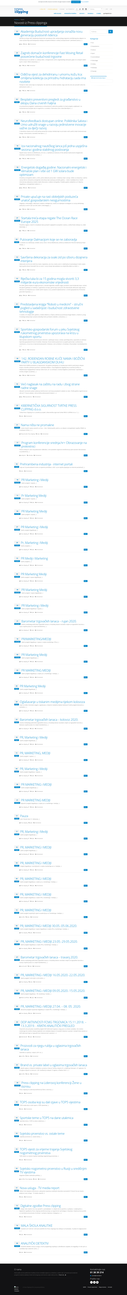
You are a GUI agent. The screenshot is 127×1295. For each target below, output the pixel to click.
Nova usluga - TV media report (39, 1188)
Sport (93, 53)
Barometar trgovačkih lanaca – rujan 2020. (49, 621)
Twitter (80, 9)
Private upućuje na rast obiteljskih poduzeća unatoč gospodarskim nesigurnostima (49, 198)
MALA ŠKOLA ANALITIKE (36, 1225)
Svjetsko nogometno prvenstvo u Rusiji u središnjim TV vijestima (53, 1170)
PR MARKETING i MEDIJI (36, 784)
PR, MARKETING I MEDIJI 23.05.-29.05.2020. (49, 941)
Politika (94, 64)
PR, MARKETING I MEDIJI (35, 847)
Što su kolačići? (85, 2)
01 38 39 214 (71, 9)
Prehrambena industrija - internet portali (46, 464)
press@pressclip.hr (97, 1275)
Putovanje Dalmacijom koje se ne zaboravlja (48, 239)
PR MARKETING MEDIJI (36, 670)
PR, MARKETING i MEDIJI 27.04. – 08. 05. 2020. (51, 1006)
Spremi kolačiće (76, 2)
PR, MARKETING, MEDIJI (35, 753)
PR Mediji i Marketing (34, 558)
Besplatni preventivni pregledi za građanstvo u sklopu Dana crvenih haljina (50, 101)
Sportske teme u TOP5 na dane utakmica (46, 1118)
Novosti (82, 13)
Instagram (86, 9)
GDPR (84, 1287)
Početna (16, 19)
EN (111, 9)
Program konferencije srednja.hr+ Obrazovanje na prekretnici (54, 444)
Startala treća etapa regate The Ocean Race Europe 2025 (49, 220)
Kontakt (62, 9)
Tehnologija (95, 60)
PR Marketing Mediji (34, 511)
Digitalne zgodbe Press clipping (40, 1205)
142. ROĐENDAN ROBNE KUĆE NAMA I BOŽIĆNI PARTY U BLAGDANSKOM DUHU (53, 360)
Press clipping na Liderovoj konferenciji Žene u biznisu (51, 1085)
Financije (94, 71)
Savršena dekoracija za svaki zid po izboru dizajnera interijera (54, 259)
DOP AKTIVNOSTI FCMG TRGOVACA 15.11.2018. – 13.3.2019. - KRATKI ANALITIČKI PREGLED (53, 1024)
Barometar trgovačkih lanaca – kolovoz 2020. (49, 719)
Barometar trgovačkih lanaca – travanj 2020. (49, 957)
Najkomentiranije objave (99, 78)
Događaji (90, 13)
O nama (99, 13)
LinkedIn (83, 9)
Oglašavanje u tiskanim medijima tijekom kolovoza (52, 702)
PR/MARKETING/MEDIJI (36, 639)
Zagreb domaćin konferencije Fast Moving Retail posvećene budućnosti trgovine (52, 55)
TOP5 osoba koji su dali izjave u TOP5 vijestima (50, 1102)
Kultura (94, 50)
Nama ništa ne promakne (37, 425)
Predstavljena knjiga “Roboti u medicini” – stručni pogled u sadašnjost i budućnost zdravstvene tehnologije (51, 308)
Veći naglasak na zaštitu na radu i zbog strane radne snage (50, 386)
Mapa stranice (102, 1287)
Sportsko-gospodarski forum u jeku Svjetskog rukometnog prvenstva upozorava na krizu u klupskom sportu (49, 333)
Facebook (77, 9)
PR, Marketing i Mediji (33, 737)
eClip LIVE (42, 9)
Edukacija (94, 67)
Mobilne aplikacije (52, 9)
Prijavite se (108, 13)
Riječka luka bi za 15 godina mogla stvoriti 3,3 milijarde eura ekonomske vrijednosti (50, 280)
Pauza (24, 816)
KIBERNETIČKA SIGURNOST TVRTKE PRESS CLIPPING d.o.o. (49, 407)
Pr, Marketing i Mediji (34, 542)
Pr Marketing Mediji (33, 495)
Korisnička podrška (70, 13)
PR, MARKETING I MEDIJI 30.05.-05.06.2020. (48, 926)
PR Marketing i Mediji (34, 480)
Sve (93, 42)
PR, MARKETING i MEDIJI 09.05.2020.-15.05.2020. (53, 990)
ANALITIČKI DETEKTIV (35, 1243)
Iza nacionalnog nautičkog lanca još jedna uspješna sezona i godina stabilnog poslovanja (54, 148)
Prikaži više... (62, 1275)
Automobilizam (96, 57)
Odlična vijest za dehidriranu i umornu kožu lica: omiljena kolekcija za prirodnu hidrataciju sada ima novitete (52, 78)
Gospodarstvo (95, 46)
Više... (85, 44)
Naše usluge (57, 13)
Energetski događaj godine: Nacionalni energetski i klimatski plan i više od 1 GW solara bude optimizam (52, 171)
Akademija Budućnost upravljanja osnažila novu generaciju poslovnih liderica (51, 33)
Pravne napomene (92, 1287)
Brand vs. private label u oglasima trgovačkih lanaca (53, 1065)
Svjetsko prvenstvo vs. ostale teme (42, 1133)
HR (107, 9)
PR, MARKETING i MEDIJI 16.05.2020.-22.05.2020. (53, 975)
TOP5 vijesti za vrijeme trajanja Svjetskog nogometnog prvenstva (46, 1151)
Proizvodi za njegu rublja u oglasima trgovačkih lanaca (50, 1047)
